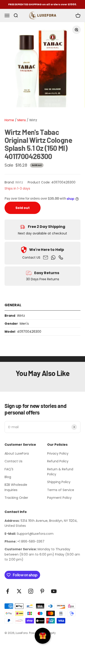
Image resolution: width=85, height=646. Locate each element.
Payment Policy (59, 497)
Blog (8, 477)
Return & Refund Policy (60, 471)
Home (9, 120)
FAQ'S (9, 469)
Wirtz (33, 120)
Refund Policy (57, 461)
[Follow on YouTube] (54, 591)
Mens (21, 120)
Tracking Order (16, 497)
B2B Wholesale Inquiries (16, 487)
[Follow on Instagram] (31, 591)
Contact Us (13, 461)
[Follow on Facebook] (8, 591)
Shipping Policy (58, 482)
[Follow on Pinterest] (42, 591)
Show (43, 636)
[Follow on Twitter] (19, 591)
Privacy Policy (57, 453)
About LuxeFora (17, 453)
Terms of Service (60, 490)
